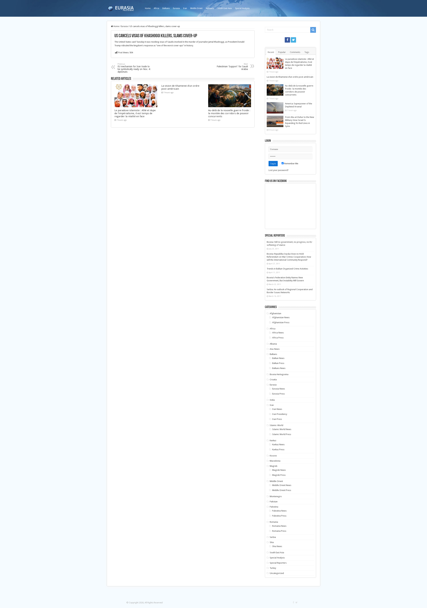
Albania (273, 344)
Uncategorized (277, 573)
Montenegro (276, 496)
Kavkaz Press (278, 449)
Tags (306, 52)
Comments (295, 52)
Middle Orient (196, 8)
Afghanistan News (281, 317)
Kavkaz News (278, 444)
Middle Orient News (281, 485)
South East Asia (225, 8)
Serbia (273, 537)
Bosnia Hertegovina (279, 374)
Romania (210, 8)
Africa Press (278, 337)
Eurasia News (278, 388)
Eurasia (176, 8)
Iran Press (277, 419)
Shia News (277, 546)
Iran (185, 8)
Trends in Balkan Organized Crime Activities (287, 268)
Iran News (277, 409)
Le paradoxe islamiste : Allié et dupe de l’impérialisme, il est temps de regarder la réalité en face (135, 113)
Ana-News (275, 349)
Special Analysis (242, 8)
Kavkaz (273, 440)
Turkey (273, 568)
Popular (282, 52)
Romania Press (279, 531)
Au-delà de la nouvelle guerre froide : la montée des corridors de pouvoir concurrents (229, 113)
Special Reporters (278, 563)
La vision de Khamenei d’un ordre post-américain (290, 77)
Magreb (273, 466)
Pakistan (274, 501)
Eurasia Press (278, 393)
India (272, 400)
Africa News (278, 332)
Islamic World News (281, 429)
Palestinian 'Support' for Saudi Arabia (232, 66)
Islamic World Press (281, 434)
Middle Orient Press (281, 490)
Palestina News (279, 511)
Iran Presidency (279, 414)
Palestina (274, 506)
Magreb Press (279, 475)
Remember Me (291, 163)
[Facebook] (287, 40)
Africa (156, 8)
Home (147, 8)
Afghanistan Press (280, 322)
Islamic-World (276, 425)
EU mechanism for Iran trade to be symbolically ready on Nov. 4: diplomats (134, 68)
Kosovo (273, 455)
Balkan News (278, 358)
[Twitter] (293, 40)
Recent (271, 52)
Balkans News (278, 368)
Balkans (166, 8)
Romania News (279, 526)
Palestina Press (279, 516)
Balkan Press (278, 363)
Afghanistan (275, 313)
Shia (272, 542)
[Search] (313, 30)
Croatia (273, 379)
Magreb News (279, 470)
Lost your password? (279, 170)
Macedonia (275, 461)
